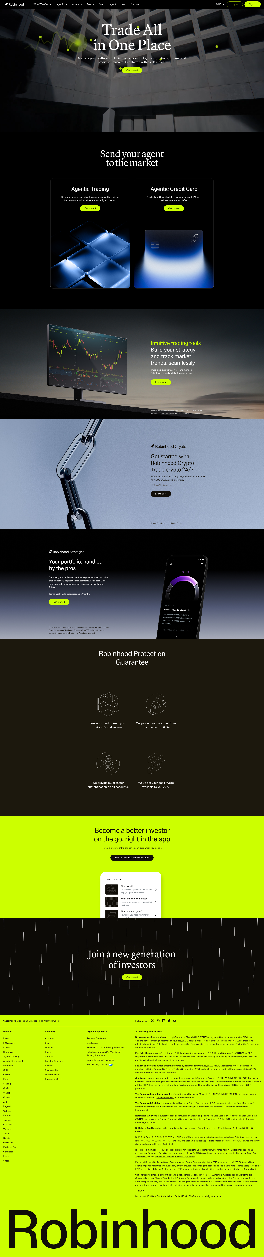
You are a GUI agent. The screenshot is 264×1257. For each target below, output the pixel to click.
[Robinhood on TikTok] (169, 1021)
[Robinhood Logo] (14, 4)
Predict (90, 4)
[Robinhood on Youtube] (174, 1021)
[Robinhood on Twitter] (152, 1021)
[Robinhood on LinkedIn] (163, 1021)
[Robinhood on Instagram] (158, 1021)
